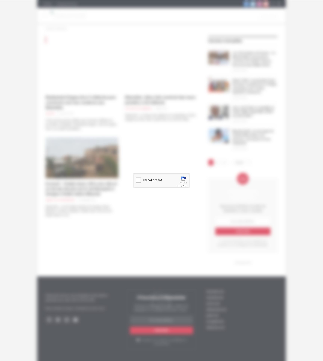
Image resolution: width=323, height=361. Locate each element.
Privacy (179, 186)
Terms (185, 186)
